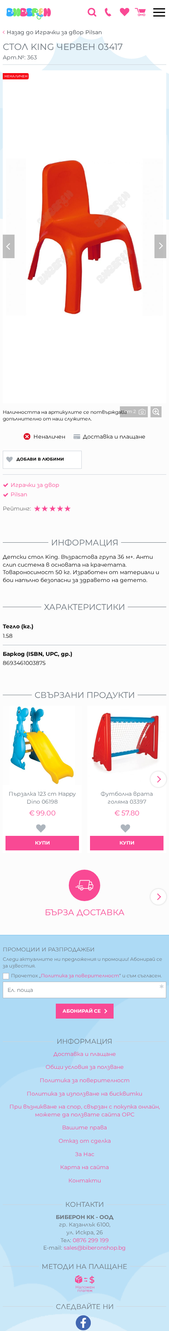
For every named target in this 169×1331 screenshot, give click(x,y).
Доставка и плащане (84, 1053)
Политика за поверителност (80, 976)
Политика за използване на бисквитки (84, 1093)
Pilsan (19, 494)
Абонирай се (81, 1011)
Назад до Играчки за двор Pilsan (54, 32)
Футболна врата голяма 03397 (127, 797)
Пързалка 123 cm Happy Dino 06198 (42, 797)
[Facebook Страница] (83, 1323)
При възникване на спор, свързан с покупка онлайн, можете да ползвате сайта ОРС (84, 1110)
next (158, 779)
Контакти (84, 1180)
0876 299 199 (91, 1240)
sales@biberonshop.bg (95, 1247)
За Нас (84, 1154)
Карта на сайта (84, 1167)
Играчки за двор (35, 484)
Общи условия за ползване (85, 1066)
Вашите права (84, 1127)
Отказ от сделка (85, 1140)
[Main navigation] (159, 12)
